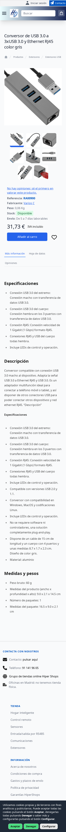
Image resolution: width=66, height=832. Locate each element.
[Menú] (4, 13)
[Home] (6, 57)
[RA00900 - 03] (49, 140)
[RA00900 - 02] (33, 140)
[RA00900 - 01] (17, 140)
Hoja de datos (37, 253)
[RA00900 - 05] (33, 156)
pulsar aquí (30, 659)
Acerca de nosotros (23, 767)
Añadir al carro (27, 237)
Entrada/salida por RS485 (27, 734)
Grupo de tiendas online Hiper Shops (33, 676)
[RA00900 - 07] (25, 172)
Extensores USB (53, 57)
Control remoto (21, 720)
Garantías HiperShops (25, 795)
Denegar (31, 826)
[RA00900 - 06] (49, 156)
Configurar (48, 826)
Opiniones (11, 263)
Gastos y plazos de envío (27, 781)
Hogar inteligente (22, 713)
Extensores (34, 57)
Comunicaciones (22, 741)
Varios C (29, 203)
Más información (15, 253)
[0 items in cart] (61, 13)
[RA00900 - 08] (41, 172)
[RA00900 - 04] (17, 156)
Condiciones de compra (26, 774)
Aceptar (15, 826)
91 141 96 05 (30, 668)
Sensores (17, 727)
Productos (18, 57)
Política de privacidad (25, 788)
